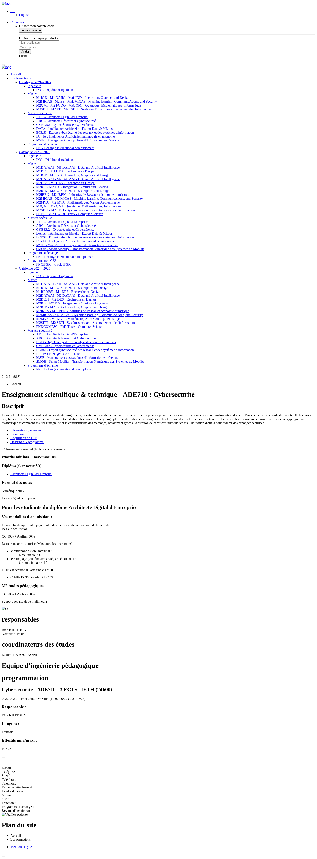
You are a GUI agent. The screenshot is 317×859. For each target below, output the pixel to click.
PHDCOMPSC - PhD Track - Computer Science (69, 214)
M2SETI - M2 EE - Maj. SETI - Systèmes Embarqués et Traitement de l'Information (93, 109)
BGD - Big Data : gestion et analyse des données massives (76, 342)
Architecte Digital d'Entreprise (31, 474)
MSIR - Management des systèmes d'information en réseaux (77, 245)
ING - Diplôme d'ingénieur (54, 90)
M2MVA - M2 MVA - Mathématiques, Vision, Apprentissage (78, 202)
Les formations (20, 78)
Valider (25, 51)
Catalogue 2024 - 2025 (34, 268)
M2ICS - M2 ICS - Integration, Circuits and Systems (72, 187)
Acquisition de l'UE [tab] (23, 438)
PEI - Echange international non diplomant (65, 148)
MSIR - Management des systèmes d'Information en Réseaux (77, 140)
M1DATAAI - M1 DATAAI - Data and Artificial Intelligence (78, 167)
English (24, 15)
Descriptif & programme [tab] (27, 442)
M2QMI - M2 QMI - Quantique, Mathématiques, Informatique (78, 206)
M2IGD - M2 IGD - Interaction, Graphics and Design (73, 191)
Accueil (15, 74)
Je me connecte (31, 30)
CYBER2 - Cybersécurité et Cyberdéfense (65, 125)
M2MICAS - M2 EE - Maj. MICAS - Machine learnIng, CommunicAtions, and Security (96, 101)
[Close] (3, 757)
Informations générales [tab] (25, 430)
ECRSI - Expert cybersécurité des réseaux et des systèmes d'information (85, 132)
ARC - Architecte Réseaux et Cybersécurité (66, 121)
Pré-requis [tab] (17, 434)
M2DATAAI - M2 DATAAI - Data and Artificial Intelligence (78, 179)
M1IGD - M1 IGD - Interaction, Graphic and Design (72, 288)
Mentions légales (21, 847)
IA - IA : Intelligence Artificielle (58, 354)
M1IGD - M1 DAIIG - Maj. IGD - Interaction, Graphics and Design (82, 97)
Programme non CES (42, 260)
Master (32, 94)
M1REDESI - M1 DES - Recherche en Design (68, 291)
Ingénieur (34, 86)
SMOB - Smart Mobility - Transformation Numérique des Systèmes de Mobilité (90, 249)
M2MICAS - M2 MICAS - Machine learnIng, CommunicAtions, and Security (89, 198)
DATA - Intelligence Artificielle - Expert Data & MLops (74, 128)
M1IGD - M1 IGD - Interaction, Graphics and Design (73, 175)
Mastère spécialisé (40, 113)
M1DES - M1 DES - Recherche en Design (65, 171)
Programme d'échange (43, 144)
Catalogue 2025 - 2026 (34, 152)
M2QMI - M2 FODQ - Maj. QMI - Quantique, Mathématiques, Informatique (88, 105)
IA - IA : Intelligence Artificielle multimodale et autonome (75, 136)
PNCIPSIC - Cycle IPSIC (54, 264)
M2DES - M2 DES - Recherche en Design (65, 183)
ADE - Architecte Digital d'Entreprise (62, 117)
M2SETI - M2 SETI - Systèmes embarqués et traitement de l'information (85, 210)
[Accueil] (6, 3)
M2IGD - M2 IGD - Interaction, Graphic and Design (72, 307)
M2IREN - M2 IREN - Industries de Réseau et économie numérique (82, 194)
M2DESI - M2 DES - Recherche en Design (66, 299)
